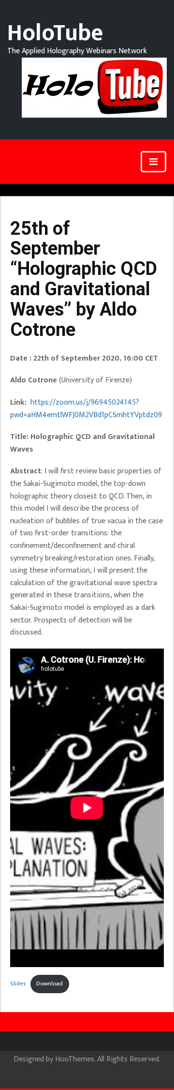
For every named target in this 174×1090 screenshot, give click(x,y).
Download (49, 984)
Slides (18, 984)
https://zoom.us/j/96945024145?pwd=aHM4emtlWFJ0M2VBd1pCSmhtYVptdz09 (86, 409)
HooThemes (74, 1059)
